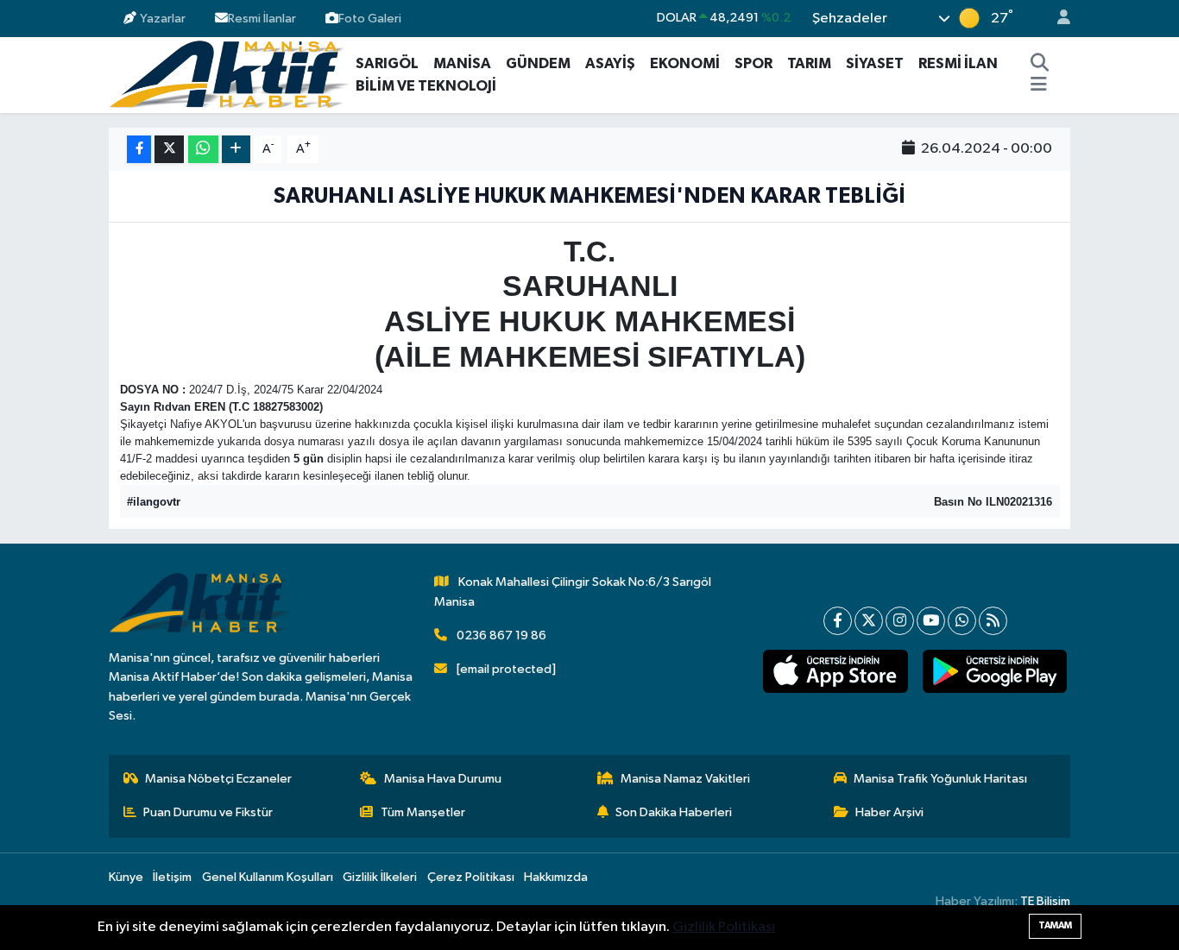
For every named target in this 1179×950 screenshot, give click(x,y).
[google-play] (994, 671)
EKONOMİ (685, 63)
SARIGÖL (387, 63)
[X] (868, 621)
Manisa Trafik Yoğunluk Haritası (940, 778)
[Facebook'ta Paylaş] (139, 149)
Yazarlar (163, 17)
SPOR (753, 63)
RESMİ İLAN (958, 63)
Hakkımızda (556, 877)
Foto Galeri (369, 17)
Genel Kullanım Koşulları (267, 877)
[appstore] (835, 671)
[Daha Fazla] (236, 149)
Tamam (1055, 925)
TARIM (809, 63)
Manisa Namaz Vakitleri (685, 778)
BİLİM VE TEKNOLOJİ (426, 86)
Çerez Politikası (470, 877)
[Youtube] (931, 621)
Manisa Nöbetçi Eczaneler (218, 778)
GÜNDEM (538, 63)
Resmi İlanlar (262, 17)
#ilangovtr (153, 501)
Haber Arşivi (889, 812)
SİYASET (875, 63)
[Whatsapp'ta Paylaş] (203, 149)
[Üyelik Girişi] (1056, 18)
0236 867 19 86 (501, 635)
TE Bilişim (1045, 901)
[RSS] (993, 621)
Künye (126, 877)
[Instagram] (900, 621)
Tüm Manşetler (423, 812)
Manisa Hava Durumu (442, 778)
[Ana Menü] (1039, 86)
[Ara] (1040, 64)
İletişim (172, 877)
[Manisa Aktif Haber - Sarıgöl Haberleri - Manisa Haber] (229, 74)
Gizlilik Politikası (723, 927)
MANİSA (462, 63)
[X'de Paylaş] (169, 149)
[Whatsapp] (962, 621)
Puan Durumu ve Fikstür (208, 812)
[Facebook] (837, 621)
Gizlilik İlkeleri (380, 877)
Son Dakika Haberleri (673, 812)
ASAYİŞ (610, 63)
